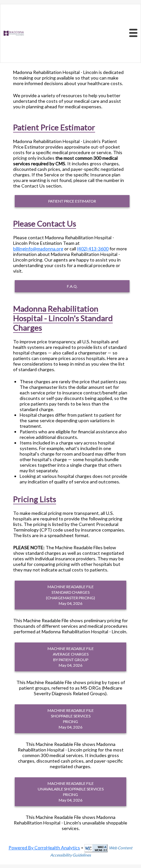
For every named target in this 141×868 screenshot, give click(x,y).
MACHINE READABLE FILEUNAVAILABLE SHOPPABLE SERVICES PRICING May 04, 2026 (71, 792)
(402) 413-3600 (93, 248)
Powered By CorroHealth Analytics (44, 847)
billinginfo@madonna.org (38, 248)
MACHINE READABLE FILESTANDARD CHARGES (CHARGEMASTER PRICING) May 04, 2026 (70, 595)
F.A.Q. (72, 286)
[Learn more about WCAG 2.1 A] (96, 847)
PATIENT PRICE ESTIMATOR (72, 201)
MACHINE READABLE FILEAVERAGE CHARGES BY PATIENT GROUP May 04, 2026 (71, 657)
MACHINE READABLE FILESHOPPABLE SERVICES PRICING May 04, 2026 (71, 719)
